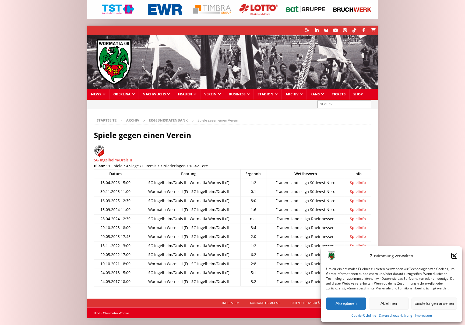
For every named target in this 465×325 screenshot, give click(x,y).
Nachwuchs (154, 94)
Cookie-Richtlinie (363, 315)
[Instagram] (345, 30)
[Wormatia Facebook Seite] (363, 30)
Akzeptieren (346, 303)
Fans (315, 94)
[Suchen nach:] (344, 104)
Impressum (423, 315)
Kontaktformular (265, 303)
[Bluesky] (326, 30)
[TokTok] (354, 30)
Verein (210, 94)
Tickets (339, 94)
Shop (358, 94)
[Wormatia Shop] (373, 30)
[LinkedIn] (316, 30)
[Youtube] (335, 30)
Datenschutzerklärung (395, 315)
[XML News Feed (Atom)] (307, 30)
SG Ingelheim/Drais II (113, 159)
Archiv (292, 94)
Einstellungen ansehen (434, 303)
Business (237, 94)
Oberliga (122, 94)
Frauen (185, 94)
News (96, 94)
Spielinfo (358, 182)
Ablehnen (389, 303)
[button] (454, 255)
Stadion (265, 94)
